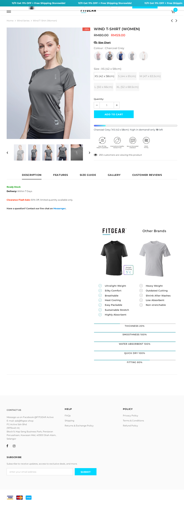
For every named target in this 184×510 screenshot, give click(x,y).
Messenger (59, 208)
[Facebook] (7, 445)
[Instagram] (14, 445)
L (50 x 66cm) (104, 87)
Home (10, 20)
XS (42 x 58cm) (104, 76)
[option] (48, 83)
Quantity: (99, 99)
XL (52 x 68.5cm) (127, 87)
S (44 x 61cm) (127, 76)
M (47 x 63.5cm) (150, 76)
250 (101, 155)
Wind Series (23, 20)
